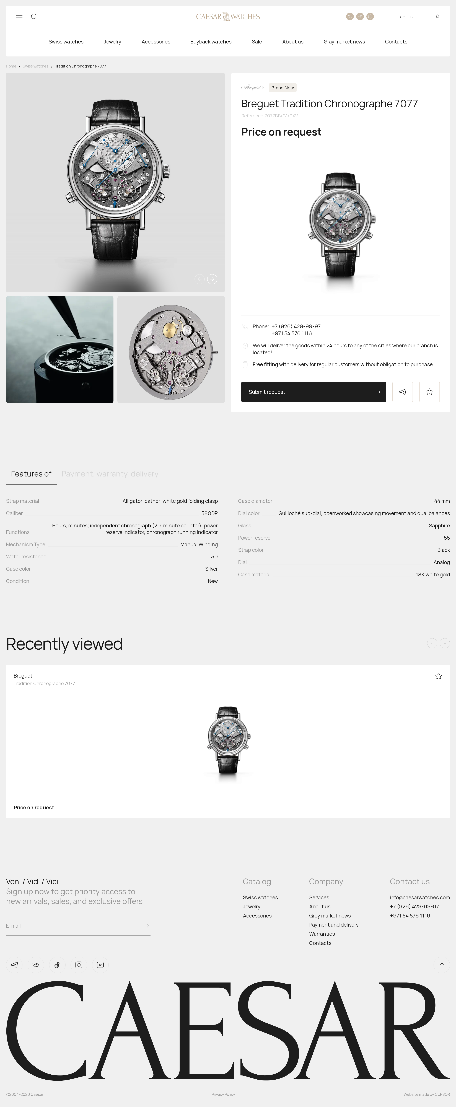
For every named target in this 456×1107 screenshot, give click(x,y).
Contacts (320, 943)
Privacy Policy (223, 1094)
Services (319, 897)
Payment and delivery (334, 924)
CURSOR (442, 1094)
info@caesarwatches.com (420, 897)
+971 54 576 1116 (410, 915)
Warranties (322, 933)
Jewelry (251, 906)
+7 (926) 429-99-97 (414, 906)
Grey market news (330, 915)
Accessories (257, 915)
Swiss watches (260, 897)
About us (319, 906)
